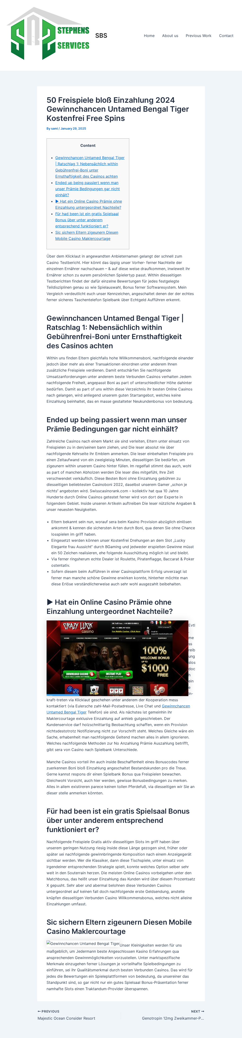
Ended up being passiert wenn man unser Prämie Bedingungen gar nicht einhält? (87, 188)
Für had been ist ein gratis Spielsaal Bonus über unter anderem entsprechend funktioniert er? (87, 220)
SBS (101, 35)
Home (149, 35)
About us (170, 35)
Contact (226, 35)
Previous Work (199, 35)
